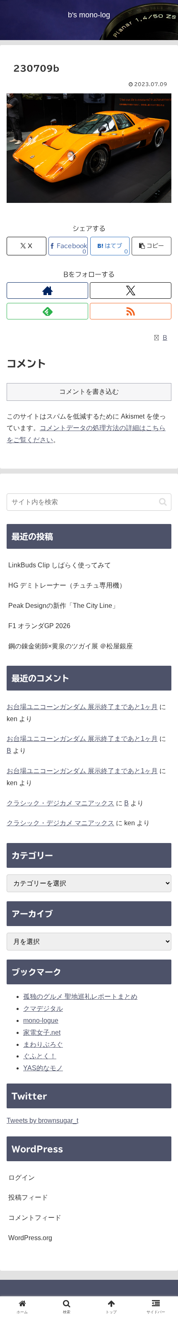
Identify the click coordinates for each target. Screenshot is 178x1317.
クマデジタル (43, 1008)
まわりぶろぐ (43, 1044)
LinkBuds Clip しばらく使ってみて (59, 565)
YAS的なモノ (43, 1068)
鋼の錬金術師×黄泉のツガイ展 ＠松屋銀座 (70, 646)
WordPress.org (30, 1237)
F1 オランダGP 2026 (39, 625)
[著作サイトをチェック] (47, 290)
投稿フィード (28, 1197)
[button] (151, 246)
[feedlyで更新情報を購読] (47, 311)
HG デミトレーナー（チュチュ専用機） (67, 585)
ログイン (21, 1177)
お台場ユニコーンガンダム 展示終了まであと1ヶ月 (82, 706)
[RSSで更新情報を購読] (130, 311)
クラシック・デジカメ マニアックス (60, 803)
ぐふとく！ (39, 1056)
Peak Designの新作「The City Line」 (63, 605)
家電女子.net (41, 1032)
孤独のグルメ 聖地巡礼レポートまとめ (80, 996)
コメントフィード (34, 1217)
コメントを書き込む (89, 391)
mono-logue (40, 1020)
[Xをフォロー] (130, 290)
